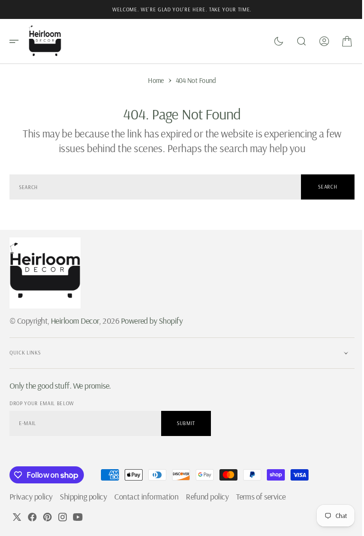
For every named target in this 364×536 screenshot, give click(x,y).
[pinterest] (47, 517)
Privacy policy (30, 496)
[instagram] (62, 517)
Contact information (146, 496)
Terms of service (260, 496)
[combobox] (151, 187)
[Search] (294, 41)
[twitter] (17, 517)
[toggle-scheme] (271, 41)
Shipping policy (83, 496)
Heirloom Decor (75, 320)
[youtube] (77, 517)
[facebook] (32, 517)
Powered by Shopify (151, 320)
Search (320, 186)
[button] (17, 41)
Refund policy (207, 496)
